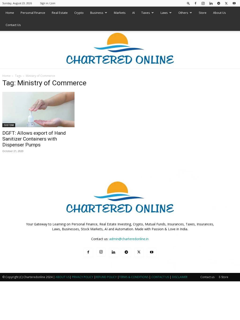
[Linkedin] (210, 3)
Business (96, 13)
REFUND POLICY (106, 277)
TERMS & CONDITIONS (133, 277)
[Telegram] (218, 3)
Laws (164, 13)
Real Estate (60, 13)
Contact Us (13, 25)
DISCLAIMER (180, 277)
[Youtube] (234, 3)
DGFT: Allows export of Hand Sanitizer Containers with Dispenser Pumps (34, 139)
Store (202, 13)
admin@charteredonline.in (129, 239)
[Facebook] (195, 3)
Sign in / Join (47, 3)
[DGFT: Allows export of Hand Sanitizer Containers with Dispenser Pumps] (38, 109)
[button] (188, 3)
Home (10, 13)
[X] (226, 3)
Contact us (207, 277)
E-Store (223, 277)
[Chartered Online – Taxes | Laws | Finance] (120, 50)
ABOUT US (63, 277)
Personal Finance (33, 13)
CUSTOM (9, 125)
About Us (219, 13)
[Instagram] (203, 3)
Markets (120, 13)
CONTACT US (160, 277)
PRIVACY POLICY (82, 277)
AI (133, 13)
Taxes (145, 13)
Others (183, 13)
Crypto (79, 13)
